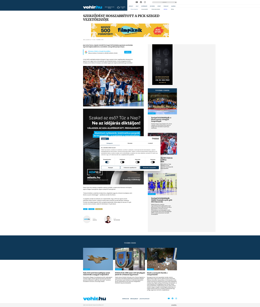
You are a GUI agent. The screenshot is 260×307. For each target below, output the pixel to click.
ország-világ (99, 209)
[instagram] (145, 2)
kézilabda (91, 209)
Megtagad (110, 167)
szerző (94, 218)
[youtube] (137, 2)
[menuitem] (131, 6)
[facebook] (141, 2)
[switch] (122, 162)
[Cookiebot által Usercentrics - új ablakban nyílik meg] (153, 139)
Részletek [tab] (130, 143)
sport (85, 209)
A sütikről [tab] (150, 143)
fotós (115, 218)
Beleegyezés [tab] (110, 143)
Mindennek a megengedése (149, 167)
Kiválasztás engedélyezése (130, 167)
